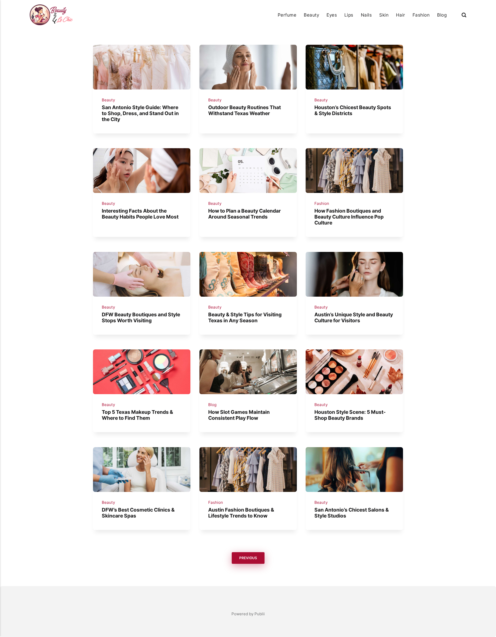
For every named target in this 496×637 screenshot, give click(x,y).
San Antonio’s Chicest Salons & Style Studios (351, 513)
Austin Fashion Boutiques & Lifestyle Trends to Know (241, 513)
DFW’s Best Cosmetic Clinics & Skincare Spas (138, 513)
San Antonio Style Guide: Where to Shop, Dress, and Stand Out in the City (140, 113)
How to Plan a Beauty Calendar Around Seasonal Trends (244, 214)
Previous (248, 558)
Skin (384, 15)
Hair (400, 15)
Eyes (332, 15)
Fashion (421, 15)
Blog (442, 15)
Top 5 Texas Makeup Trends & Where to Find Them (137, 415)
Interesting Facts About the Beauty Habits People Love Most (140, 214)
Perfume (287, 15)
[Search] (464, 15)
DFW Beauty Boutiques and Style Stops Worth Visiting (141, 317)
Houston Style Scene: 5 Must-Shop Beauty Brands (350, 415)
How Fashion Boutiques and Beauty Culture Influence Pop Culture (349, 217)
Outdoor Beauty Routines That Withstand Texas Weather (244, 110)
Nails (366, 15)
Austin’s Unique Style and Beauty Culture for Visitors (353, 317)
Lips (348, 15)
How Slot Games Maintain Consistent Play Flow (238, 415)
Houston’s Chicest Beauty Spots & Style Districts (352, 110)
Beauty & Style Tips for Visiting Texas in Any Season (244, 317)
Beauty (311, 15)
